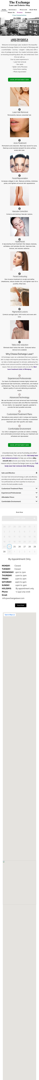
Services (12, 9)
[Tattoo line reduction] (19, 342)
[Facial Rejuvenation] (19, 175)
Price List (23, 9)
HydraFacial (19, 242)
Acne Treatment (19, 143)
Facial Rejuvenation (19, 178)
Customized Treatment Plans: (12, 488)
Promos (20, 12)
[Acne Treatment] (19, 140)
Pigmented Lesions (19, 312)
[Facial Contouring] (19, 274)
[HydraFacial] (19, 239)
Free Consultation (19, 15)
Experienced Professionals (11, 493)
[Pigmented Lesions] (19, 309)
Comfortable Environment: (11, 501)
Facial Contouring (19, 276)
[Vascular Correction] (19, 208)
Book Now (33, 9)
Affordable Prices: (8, 497)
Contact (28, 12)
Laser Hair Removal (19, 112)
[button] (13, 9)
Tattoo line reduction (19, 345)
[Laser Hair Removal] (19, 109)
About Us (11, 12)
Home (4, 9)
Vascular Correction (19, 211)
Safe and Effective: (8, 473)
